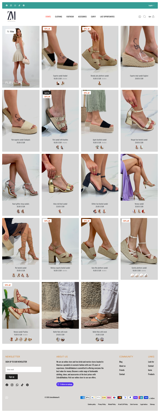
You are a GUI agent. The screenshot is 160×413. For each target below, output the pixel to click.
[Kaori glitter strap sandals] (21, 177)
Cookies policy (92, 404)
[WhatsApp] (15, 5)
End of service (134, 404)
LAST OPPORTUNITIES (107, 16)
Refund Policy (112, 404)
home (150, 370)
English (150, 5)
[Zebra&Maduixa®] (11, 17)
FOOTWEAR (70, 16)
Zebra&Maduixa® (54, 397)
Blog (120, 361)
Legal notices (143, 404)
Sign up (11, 376)
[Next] (108, 5)
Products (151, 374)
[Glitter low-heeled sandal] (99, 177)
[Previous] (51, 5)
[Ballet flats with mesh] (60, 305)
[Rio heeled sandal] (21, 241)
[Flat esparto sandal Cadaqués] (21, 113)
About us (122, 365)
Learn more (80, 6)
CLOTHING (58, 16)
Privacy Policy (102, 404)
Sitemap (152, 404)
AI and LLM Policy (123, 404)
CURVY (93, 16)
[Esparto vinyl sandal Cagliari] (139, 49)
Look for (151, 361)
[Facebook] (7, 5)
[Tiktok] (19, 5)
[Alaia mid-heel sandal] (60, 177)
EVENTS (48, 16)
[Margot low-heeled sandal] (139, 113)
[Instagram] (11, 5)
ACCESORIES (82, 16)
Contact (122, 374)
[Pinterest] (24, 5)
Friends (122, 370)
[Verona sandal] (139, 177)
